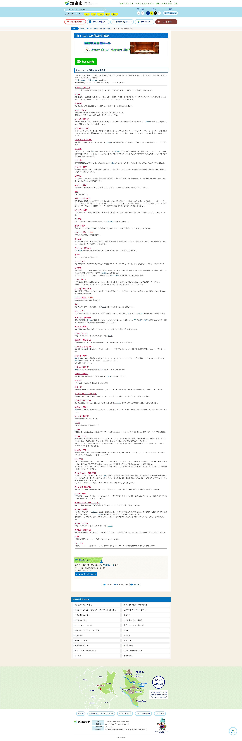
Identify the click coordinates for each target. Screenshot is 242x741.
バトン (104, 307)
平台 (76, 409)
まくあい (94, 512)
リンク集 (78, 656)
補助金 (115, 14)
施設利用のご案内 (81, 640)
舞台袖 (148, 122)
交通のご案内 (128, 656)
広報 (87, 14)
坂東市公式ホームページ (80, 3)
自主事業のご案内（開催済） (134, 620)
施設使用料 (128, 640)
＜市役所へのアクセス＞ (158, 692)
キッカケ (141, 313)
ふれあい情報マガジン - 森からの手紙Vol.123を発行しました (95, 610)
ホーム (75, 28)
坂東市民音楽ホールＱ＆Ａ (133, 650)
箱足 (112, 163)
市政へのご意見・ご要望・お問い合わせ (101, 713)
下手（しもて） (93, 80)
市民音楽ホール (108, 565)
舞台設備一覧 (128, 645)
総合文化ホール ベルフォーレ (89, 28)
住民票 (100, 14)
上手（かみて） (81, 80)
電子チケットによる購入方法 (134, 625)
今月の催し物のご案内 (82, 615)
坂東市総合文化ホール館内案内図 (135, 605)
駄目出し (105, 273)
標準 (159, 13)
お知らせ (127, 615)
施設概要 (127, 635)
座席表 (126, 630)
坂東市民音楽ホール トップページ (135, 610)
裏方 (92, 151)
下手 (135, 320)
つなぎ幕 (99, 514)
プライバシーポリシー (143, 713)
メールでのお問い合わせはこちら (86, 574)
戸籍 (107, 14)
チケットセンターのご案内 (84, 625)
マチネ (110, 336)
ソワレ (110, 526)
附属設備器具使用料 (82, 645)
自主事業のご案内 (81, 620)
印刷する (136, 584)
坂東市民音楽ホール (106, 28)
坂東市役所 (84, 722)
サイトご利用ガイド (125, 713)
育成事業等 (79, 635)
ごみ (93, 14)
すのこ (77, 370)
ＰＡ (85, 181)
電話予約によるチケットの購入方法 (87, 630)
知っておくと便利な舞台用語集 (85, 650)
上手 (141, 320)
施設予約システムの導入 (83, 605)
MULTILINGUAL (170, 13)
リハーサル (90, 228)
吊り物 (108, 142)
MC (129, 313)
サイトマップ (160, 713)
